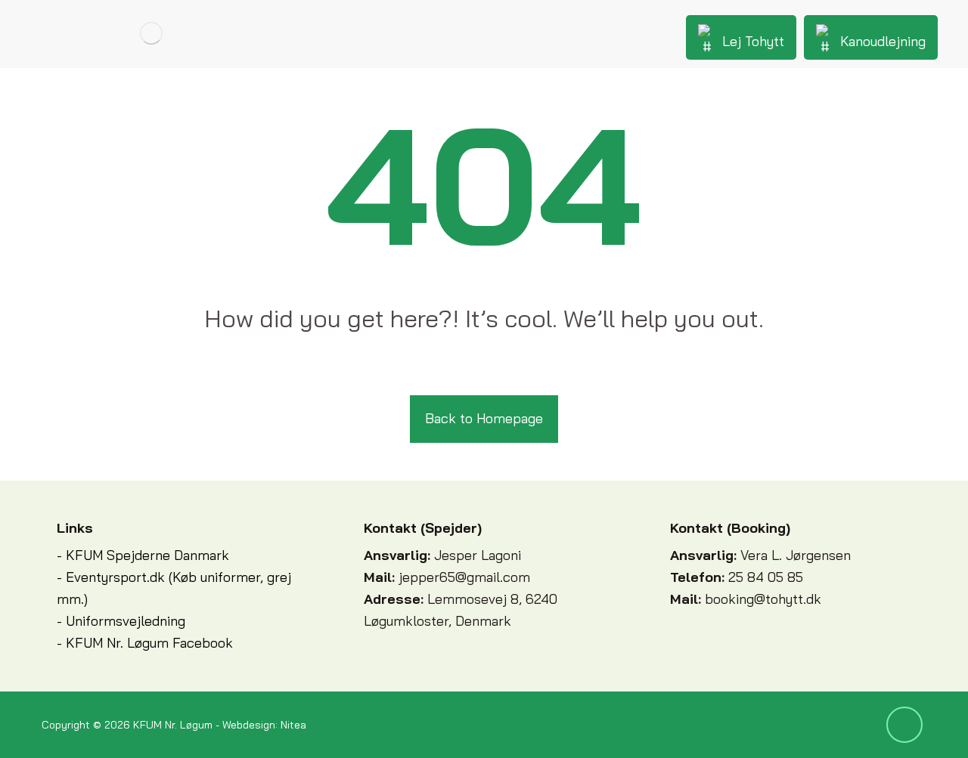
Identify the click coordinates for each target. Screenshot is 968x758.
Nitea (293, 725)
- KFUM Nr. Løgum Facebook (145, 642)
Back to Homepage (484, 418)
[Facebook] (904, 725)
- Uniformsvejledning (121, 621)
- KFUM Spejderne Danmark (143, 555)
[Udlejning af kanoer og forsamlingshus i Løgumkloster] (151, 33)
